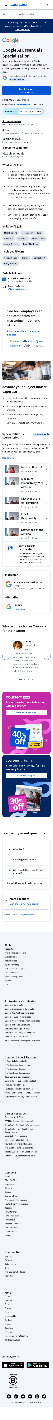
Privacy (8, 1308)
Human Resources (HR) (15, 968)
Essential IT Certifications (16, 1136)
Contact (8, 1320)
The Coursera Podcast (15, 1271)
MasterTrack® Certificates (16, 1204)
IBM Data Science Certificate (17, 1036)
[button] (20, 609)
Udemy (8, 1235)
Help (7, 1312)
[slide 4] (32, 679)
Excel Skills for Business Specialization (22, 1080)
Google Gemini (10, 257)
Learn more (38, 104)
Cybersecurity (11, 956)
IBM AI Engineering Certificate (18, 1028)
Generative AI (39, 257)
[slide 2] (24, 679)
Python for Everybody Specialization (21, 1096)
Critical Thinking (11, 244)
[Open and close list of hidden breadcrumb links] (12, 14)
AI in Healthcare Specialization (18, 1073)
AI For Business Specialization (18, 1065)
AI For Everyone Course (15, 1069)
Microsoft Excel (11, 972)
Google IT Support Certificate (18, 1016)
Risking (25, 257)
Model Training (10, 232)
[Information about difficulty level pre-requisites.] (28, 141)
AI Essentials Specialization (17, 1061)
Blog (7, 1268)
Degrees (8, 1207)
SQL (6, 984)
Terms (7, 1304)
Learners (9, 1256)
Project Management (14, 976)
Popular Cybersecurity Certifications (21, 1151)
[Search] (47, 4)
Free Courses (11, 1231)
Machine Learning (26, 14)
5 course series (11, 121)
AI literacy (8, 238)
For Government (12, 1215)
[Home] (3, 14)
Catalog (8, 1192)
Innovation (22, 238)
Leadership (10, 1184)
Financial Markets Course (16, 1084)
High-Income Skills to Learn (16, 1140)
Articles (8, 1324)
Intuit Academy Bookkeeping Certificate (22, 1040)
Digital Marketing (12, 964)
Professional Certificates (16, 1200)
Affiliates (8, 1332)
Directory (9, 1328)
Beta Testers (10, 1264)
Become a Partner (12, 1223)
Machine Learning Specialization (19, 1088)
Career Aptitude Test (14, 1117)
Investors (9, 1300)
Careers (8, 1188)
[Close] (45, 22)
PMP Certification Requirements (19, 1147)
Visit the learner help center (24, 904)
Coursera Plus (11, 1196)
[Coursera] (18, 5)
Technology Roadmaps (32, 232)
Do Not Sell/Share (12, 1339)
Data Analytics (11, 960)
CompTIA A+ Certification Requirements (22, 1125)
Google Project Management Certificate (22, 1020)
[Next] (47, 656)
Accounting (10, 949)
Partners (8, 1260)
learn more (29, 914)
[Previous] (5, 656)
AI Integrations (38, 238)
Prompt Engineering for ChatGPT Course (22, 1092)
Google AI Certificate (14, 1005)
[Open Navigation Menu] (5, 4)
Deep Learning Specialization (17, 1077)
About (7, 1176)
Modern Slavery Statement (16, 1336)
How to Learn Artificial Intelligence (20, 1143)
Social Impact (10, 1227)
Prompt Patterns (30, 244)
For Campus (10, 1219)
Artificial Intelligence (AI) (15, 952)
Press (7, 1296)
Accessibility (10, 1316)
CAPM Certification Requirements (19, 1121)
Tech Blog (9, 1275)
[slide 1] (20, 679)
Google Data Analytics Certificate (19, 1013)
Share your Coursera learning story (20, 1155)
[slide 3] (28, 679)
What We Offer (11, 1180)
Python (8, 980)
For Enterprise (11, 1211)
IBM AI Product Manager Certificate (20, 1032)
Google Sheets (11, 263)
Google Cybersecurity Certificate (19, 1009)
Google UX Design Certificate (17, 1024)
